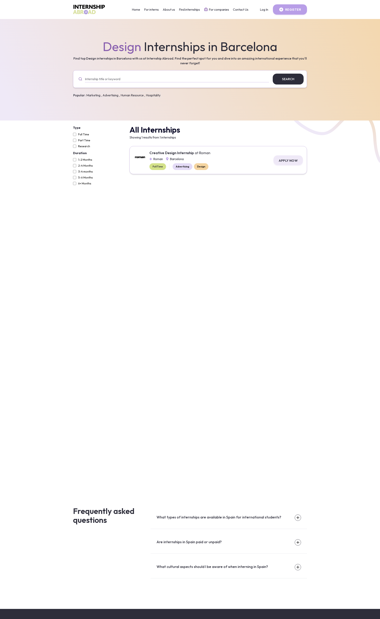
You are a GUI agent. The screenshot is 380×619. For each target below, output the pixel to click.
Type (77, 128)
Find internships (189, 9)
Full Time (83, 134)
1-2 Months (85, 159)
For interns (151, 9)
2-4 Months (85, 165)
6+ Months (84, 183)
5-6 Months (85, 177)
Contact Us (240, 9)
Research (84, 146)
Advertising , (111, 95)
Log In (264, 9)
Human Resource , (133, 95)
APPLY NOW (288, 160)
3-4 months (85, 171)
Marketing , (94, 95)
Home (136, 9)
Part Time (84, 140)
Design (201, 166)
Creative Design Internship (179, 153)
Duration (80, 153)
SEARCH (288, 79)
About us (169, 9)
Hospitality (153, 95)
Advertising (182, 166)
